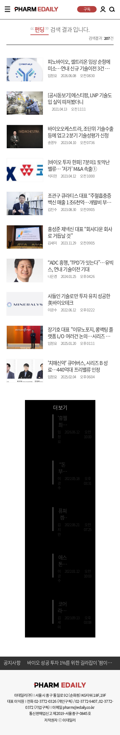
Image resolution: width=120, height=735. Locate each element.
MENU (7, 9)
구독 (87, 9)
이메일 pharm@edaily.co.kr (73, 707)
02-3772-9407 (86, 701)
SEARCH (112, 9)
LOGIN (103, 9)
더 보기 (60, 407)
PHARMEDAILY (33, 9)
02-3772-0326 (45, 701)
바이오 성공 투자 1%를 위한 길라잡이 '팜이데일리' (70, 663)
